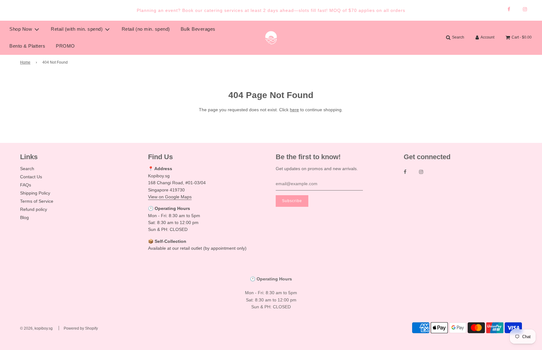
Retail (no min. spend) (146, 29)
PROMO (65, 46)
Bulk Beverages (198, 29)
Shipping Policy (35, 193)
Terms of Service (36, 201)
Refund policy (33, 209)
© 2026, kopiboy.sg (36, 328)
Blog (24, 217)
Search (27, 168)
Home (25, 62)
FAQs (25, 184)
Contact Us (31, 176)
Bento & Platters (27, 46)
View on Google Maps (170, 196)
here (294, 109)
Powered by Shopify (81, 328)
